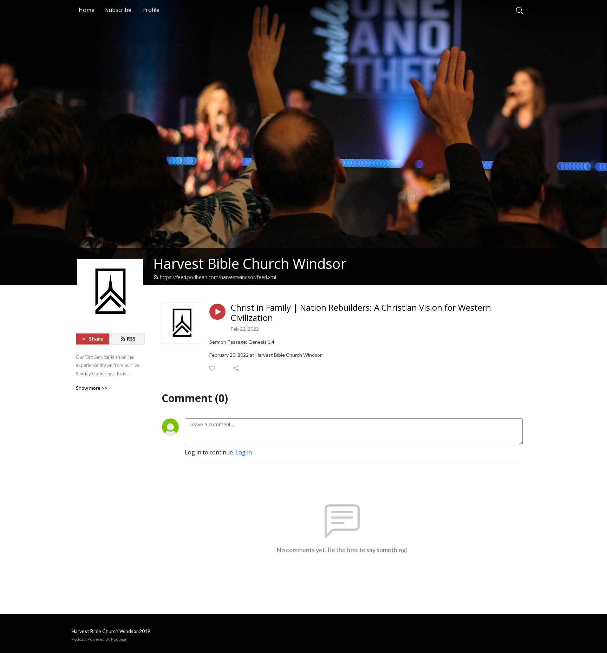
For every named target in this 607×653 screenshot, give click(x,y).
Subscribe (118, 10)
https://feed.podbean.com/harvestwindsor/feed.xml (218, 277)
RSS (131, 338)
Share (96, 338)
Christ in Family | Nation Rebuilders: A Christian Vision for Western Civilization (361, 313)
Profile (150, 10)
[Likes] (213, 368)
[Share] (236, 368)
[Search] (519, 10)
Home (86, 10)
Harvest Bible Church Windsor (249, 263)
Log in (243, 452)
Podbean (119, 639)
